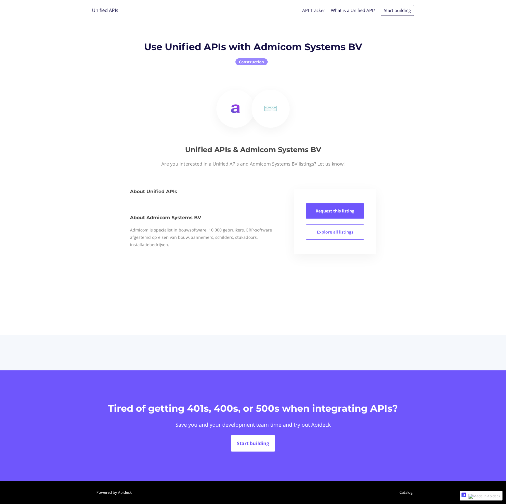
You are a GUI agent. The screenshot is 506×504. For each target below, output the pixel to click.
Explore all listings (335, 232)
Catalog (406, 492)
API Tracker (313, 10)
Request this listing (335, 211)
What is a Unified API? (353, 10)
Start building (397, 10)
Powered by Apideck (114, 492)
